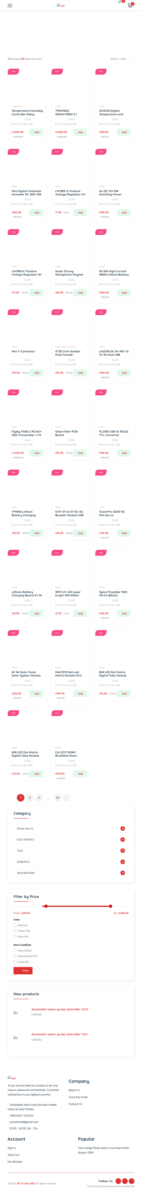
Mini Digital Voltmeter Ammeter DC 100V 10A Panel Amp (27, 194)
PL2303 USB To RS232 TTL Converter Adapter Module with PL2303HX (113, 436)
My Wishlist (15, 1161)
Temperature (17, 106)
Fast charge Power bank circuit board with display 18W (103, 1150)
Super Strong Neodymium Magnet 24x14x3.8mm (69, 274)
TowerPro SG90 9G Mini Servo (112, 513)
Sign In (12, 1147)
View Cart (14, 1154)
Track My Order (78, 1097)
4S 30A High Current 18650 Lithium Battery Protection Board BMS (114, 274)
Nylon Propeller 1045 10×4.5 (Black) (113, 593)
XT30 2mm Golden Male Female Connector (67, 355)
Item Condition (22, 944)
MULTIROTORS (25, 872)
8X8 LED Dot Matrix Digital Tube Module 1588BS (112, 675)
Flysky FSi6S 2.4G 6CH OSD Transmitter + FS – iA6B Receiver (26, 435)
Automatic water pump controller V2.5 (59, 1034)
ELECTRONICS (25, 839)
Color (16, 919)
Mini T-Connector (23, 351)
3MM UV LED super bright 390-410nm (68, 593)
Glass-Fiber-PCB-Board (66, 433)
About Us (74, 1090)
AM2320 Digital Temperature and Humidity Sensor (111, 114)
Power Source (25, 828)
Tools (20, 850)
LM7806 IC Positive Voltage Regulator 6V (26, 272)
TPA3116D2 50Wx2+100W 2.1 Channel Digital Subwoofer (66, 116)
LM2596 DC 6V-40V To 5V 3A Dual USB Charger (114, 355)
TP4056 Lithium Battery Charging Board (24, 515)
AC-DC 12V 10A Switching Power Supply (110, 194)
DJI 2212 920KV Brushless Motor (66, 754)
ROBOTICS (23, 861)
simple (58, 106)
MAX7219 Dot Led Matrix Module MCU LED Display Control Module (69, 677)
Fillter (25, 970)
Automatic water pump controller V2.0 (59, 1009)
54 (57, 797)
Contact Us (75, 1104)
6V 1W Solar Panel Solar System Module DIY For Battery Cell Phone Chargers (26, 677)
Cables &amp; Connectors (66, 347)
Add (36, 132)
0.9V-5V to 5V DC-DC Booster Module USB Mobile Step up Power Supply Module (70, 517)
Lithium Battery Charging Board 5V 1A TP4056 (27, 595)
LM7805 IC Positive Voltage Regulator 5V (70, 192)
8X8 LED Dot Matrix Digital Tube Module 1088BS (25, 756)
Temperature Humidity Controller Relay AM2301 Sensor (27, 114)
